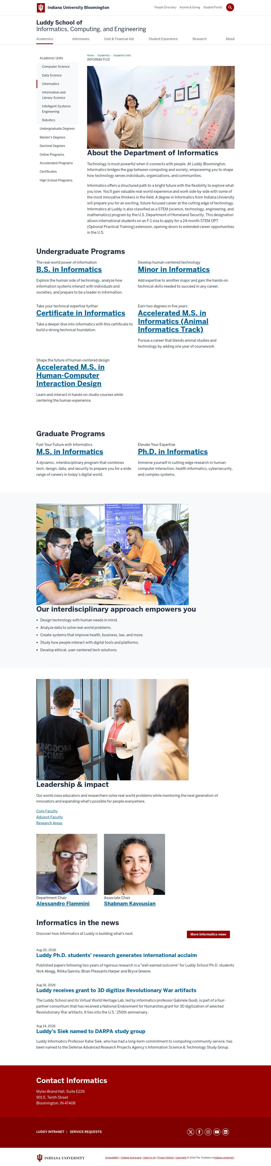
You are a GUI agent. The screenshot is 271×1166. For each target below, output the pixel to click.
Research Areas (49, 823)
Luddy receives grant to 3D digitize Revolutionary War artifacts (116, 990)
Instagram (208, 1131)
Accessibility (112, 1157)
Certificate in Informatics (80, 313)
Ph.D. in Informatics (173, 451)
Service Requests (86, 1132)
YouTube (216, 1131)
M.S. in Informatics (69, 451)
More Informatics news (208, 934)
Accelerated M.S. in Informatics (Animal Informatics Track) (173, 321)
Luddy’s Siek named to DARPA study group (90, 1031)
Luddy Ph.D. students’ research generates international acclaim (116, 955)
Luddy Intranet (50, 1132)
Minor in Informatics (174, 269)
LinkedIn (225, 1131)
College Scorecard (131, 1157)
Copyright (181, 1157)
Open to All (149, 1157)
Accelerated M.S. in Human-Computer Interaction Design (70, 375)
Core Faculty (47, 811)
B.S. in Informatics (69, 269)
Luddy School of (91, 26)
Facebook (199, 1131)
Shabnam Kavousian (130, 903)
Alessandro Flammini (63, 903)
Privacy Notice (166, 1157)
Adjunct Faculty (49, 817)
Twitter (190, 1131)
